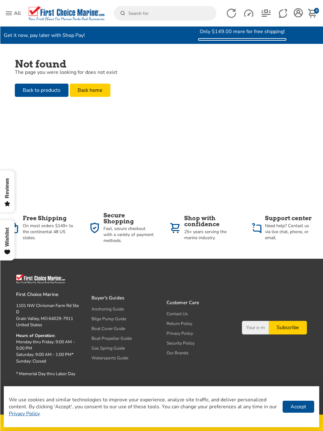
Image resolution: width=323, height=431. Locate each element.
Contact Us (177, 314)
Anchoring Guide (107, 309)
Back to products (42, 90)
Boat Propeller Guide (111, 338)
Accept (298, 406)
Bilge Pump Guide (108, 319)
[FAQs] (283, 13)
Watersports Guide (109, 358)
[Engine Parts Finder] (248, 13)
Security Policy (181, 343)
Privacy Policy (180, 333)
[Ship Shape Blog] (266, 13)
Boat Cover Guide (108, 329)
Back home (90, 90)
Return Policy (179, 324)
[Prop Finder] (231, 13)
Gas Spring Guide (108, 348)
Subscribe (288, 327)
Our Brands (178, 353)
